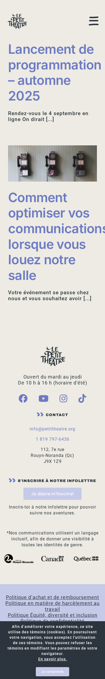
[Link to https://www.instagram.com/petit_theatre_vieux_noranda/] (64, 398)
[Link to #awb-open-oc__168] (94, 20)
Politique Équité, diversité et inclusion (52, 615)
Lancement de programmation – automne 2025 (55, 72)
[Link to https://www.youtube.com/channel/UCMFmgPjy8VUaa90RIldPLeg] (43, 398)
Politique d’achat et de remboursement (52, 597)
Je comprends (52, 672)
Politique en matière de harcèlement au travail (52, 606)
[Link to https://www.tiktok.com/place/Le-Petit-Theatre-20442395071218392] (82, 398)
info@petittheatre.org (52, 429)
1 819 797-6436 (52, 439)
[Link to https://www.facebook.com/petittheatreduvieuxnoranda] (23, 398)
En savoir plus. (52, 659)
